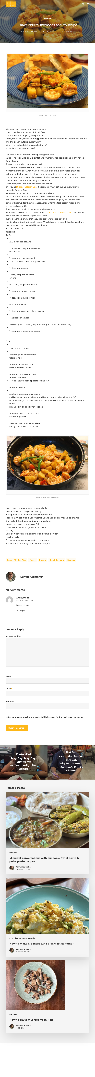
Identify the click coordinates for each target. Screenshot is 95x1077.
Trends (31, 938)
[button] (88, 4)
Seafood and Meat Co (60, 212)
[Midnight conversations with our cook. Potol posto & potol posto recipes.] (47, 833)
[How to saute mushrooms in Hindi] (47, 996)
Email (9, 689)
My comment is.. (13, 636)
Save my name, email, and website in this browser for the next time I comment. (45, 717)
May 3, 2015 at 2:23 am (24, 600)
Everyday (13, 938)
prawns (42, 560)
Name (9, 676)
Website (10, 701)
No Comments (65, 31)
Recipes (47, 18)
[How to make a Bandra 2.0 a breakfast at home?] (47, 917)
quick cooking (57, 560)
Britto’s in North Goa (26, 187)
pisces (32, 560)
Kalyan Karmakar (30, 31)
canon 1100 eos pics (16, 560)
